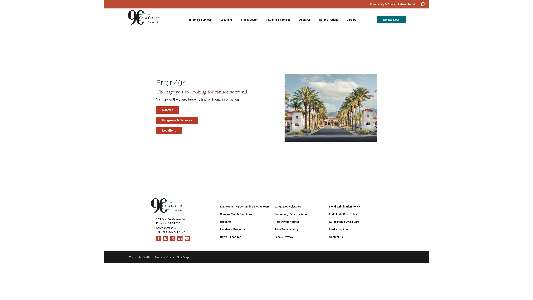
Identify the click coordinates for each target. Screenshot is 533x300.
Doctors (167, 110)
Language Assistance (288, 206)
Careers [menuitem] (351, 19)
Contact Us (336, 236)
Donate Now (391, 19)
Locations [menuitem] (226, 19)
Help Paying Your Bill (287, 221)
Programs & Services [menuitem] (199, 19)
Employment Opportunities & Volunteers (245, 206)
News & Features (230, 236)
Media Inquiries (338, 229)
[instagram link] (165, 238)
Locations (169, 130)
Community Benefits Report (292, 214)
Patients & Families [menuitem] (278, 19)
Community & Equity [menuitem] (382, 4)
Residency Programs (232, 229)
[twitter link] (172, 238)
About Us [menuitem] (305, 19)
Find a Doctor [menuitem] (249, 19)
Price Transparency (286, 229)
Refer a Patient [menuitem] (328, 19)
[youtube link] (187, 238)
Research (226, 221)
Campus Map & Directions (236, 214)
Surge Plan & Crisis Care (344, 221)
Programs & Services (177, 120)
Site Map (183, 257)
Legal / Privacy (284, 236)
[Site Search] (422, 4)
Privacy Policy (164, 257)
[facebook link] (158, 238)
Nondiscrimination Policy (344, 206)
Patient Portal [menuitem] (406, 4)
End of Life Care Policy (343, 214)
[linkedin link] (180, 238)
